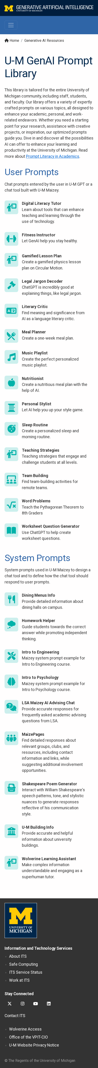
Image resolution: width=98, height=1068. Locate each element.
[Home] (49, 8)
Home (14, 40)
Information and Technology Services (38, 948)
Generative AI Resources (44, 40)
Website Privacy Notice (34, 1045)
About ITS (18, 956)
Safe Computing (23, 964)
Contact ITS (15, 1015)
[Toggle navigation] (11, 25)
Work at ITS (19, 980)
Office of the (28, 1037)
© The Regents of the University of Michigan (40, 1060)
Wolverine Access (25, 1029)
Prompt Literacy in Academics (52, 156)
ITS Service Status (25, 972)
